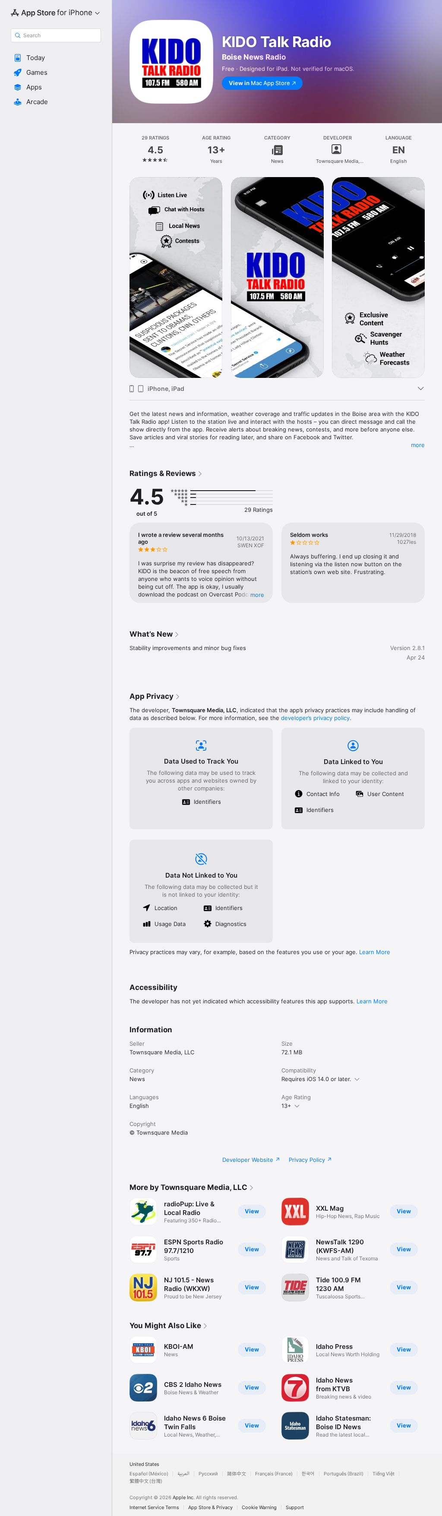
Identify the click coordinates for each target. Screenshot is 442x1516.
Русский (208, 1474)
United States (144, 1464)
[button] (56, 57)
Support (295, 1507)
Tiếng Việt (384, 1474)
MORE (257, 594)
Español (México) (148, 1474)
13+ (286, 1105)
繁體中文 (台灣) (145, 1481)
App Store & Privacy (210, 1507)
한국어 (308, 1474)
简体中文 (236, 1474)
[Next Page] (433, 150)
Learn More (374, 951)
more (418, 444)
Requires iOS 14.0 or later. (316, 1078)
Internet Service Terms (154, 1507)
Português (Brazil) (343, 1474)
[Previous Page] (121, 150)
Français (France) (274, 1474)
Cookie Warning (259, 1507)
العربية (183, 1474)
